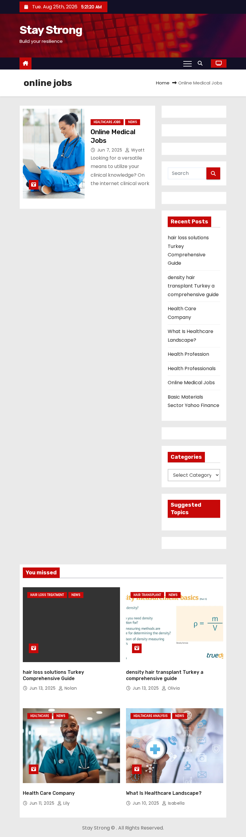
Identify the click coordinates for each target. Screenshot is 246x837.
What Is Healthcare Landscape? (164, 793)
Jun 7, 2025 (110, 150)
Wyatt (137, 150)
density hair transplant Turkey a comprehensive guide (193, 286)
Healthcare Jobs (107, 122)
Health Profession (188, 354)
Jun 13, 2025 (43, 688)
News (132, 122)
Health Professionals (192, 368)
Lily (66, 803)
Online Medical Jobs (191, 382)
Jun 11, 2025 (42, 803)
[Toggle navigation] (187, 63)
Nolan (70, 688)
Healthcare (39, 716)
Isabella (175, 803)
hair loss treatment (47, 595)
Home (163, 83)
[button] (201, 63)
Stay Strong (51, 30)
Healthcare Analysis (151, 716)
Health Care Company (49, 793)
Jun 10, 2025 (146, 803)
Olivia (173, 688)
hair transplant (147, 595)
